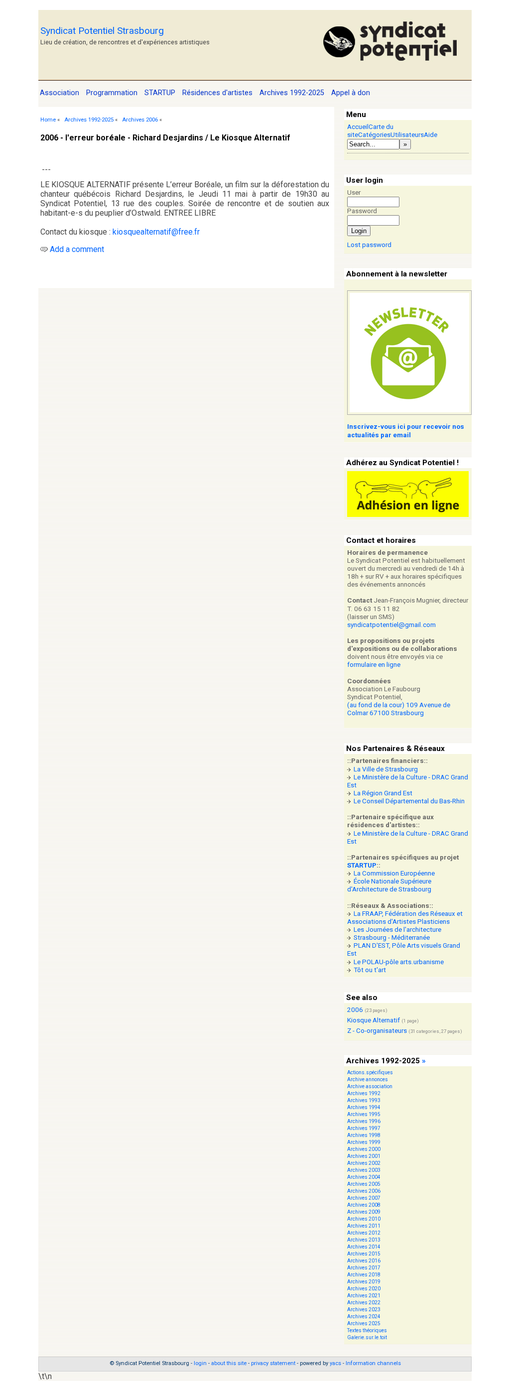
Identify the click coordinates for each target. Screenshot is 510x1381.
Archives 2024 (364, 1316)
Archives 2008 (364, 1205)
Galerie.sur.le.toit (367, 1337)
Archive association (369, 1086)
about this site (229, 1363)
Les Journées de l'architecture (397, 929)
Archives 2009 (364, 1212)
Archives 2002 (364, 1163)
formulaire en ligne (373, 664)
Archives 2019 (364, 1281)
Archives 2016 (364, 1260)
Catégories (374, 134)
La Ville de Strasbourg (386, 769)
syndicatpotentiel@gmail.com (391, 624)
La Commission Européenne (394, 873)
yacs (335, 1363)
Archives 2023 (364, 1309)
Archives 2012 (364, 1233)
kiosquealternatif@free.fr (156, 232)
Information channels (373, 1363)
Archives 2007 (364, 1198)
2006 (355, 1009)
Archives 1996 (364, 1121)
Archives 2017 (364, 1267)
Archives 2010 (364, 1219)
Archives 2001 (364, 1156)
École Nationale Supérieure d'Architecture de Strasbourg (389, 885)
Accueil (358, 126)
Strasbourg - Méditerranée (392, 937)
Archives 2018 (364, 1274)
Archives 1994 (364, 1107)
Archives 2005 (364, 1184)
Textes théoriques (367, 1330)
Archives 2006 (140, 120)
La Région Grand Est (383, 793)
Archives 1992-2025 (89, 120)
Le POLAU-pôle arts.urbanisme (399, 962)
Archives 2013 (364, 1240)
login (200, 1363)
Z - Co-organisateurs (377, 1030)
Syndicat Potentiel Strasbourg (102, 30)
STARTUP (362, 865)
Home (48, 120)
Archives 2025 (364, 1323)
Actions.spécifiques (370, 1072)
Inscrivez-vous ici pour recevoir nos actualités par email (405, 430)
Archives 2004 (364, 1177)
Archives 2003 (364, 1170)
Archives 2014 (364, 1247)
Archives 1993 (364, 1100)
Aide (430, 134)
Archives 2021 (364, 1295)
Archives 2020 (364, 1288)
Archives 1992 (364, 1093)
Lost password (369, 245)
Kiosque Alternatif (373, 1020)
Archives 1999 (364, 1142)
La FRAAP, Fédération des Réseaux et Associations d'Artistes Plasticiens (405, 917)
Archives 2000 (364, 1149)
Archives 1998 (364, 1135)
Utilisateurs (407, 134)
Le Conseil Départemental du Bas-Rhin (409, 801)
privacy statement (273, 1363)
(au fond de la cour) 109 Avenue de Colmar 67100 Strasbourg (398, 709)
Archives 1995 (364, 1114)
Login (359, 231)
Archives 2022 (364, 1302)
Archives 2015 (364, 1253)
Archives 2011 (364, 1226)
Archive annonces (367, 1079)
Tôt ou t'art (370, 970)
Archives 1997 (364, 1128)
